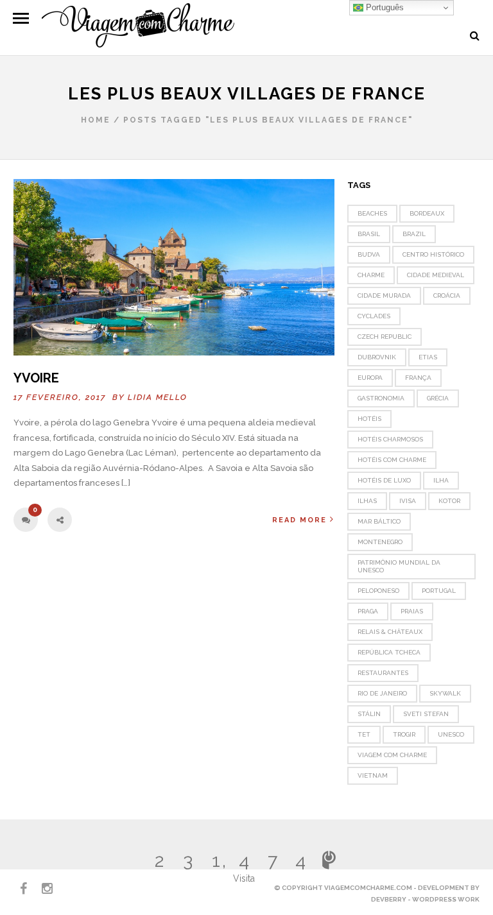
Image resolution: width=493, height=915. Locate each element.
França (418, 377)
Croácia (446, 295)
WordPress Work (446, 899)
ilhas (367, 500)
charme (371, 274)
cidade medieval (435, 274)
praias (412, 611)
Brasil (369, 233)
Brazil (414, 233)
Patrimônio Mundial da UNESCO (399, 566)
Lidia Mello (157, 397)
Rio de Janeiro (382, 693)
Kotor (449, 500)
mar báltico (379, 521)
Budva (369, 254)
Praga (368, 611)
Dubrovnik (377, 357)
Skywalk (445, 693)
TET (364, 734)
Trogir (404, 734)
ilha (441, 480)
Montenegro (380, 541)
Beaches (372, 213)
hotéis (369, 418)
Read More (299, 520)
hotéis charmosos (390, 439)
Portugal (439, 590)
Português (383, 7)
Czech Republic (384, 336)
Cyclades (374, 316)
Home (95, 119)
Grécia (438, 398)
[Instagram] (41, 889)
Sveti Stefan (426, 713)
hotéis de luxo (384, 480)
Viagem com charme (392, 754)
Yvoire (36, 378)
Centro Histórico (433, 254)
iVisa (407, 500)
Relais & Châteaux (390, 631)
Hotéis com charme (392, 459)
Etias (428, 357)
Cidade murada (384, 295)
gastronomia (381, 398)
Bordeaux (427, 213)
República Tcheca (389, 652)
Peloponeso (378, 590)
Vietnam (373, 775)
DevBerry (388, 899)
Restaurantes (383, 672)
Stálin (369, 713)
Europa (370, 377)
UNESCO (451, 734)
